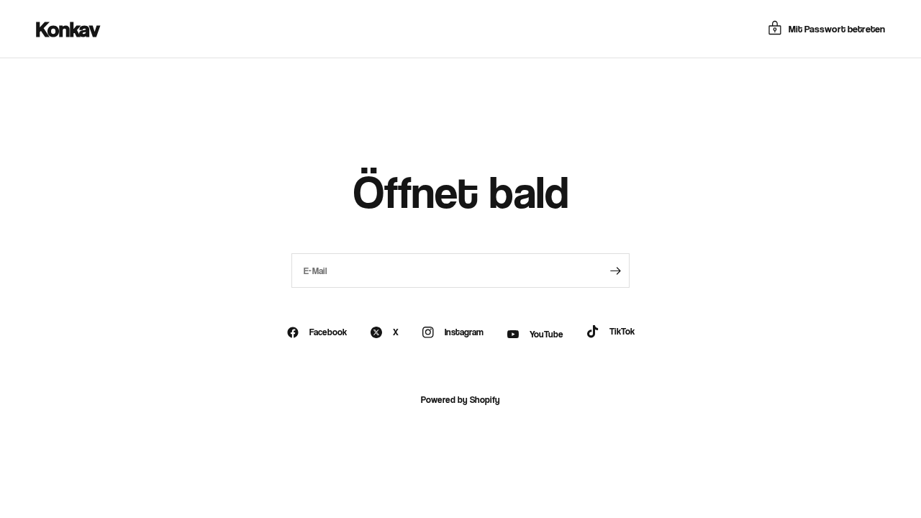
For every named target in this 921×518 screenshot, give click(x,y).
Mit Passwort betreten (837, 28)
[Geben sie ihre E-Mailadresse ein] (615, 270)
